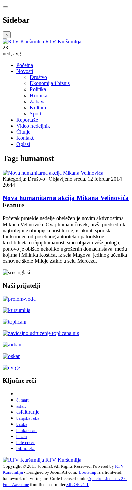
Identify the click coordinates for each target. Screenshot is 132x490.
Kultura (38, 107)
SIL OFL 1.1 (77, 484)
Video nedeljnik (33, 126)
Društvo (38, 77)
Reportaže (27, 120)
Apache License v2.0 (107, 478)
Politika (38, 89)
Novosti (24, 71)
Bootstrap (87, 472)
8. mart (22, 400)
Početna (24, 65)
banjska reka (27, 418)
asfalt (21, 406)
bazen (21, 436)
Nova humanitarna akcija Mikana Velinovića (66, 197)
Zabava (38, 101)
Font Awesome (16, 484)
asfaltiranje (27, 412)
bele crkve (25, 442)
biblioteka (25, 448)
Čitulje (23, 132)
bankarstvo (26, 430)
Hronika (38, 95)
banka (21, 424)
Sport (35, 114)
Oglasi (23, 144)
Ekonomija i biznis (50, 83)
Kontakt (25, 138)
